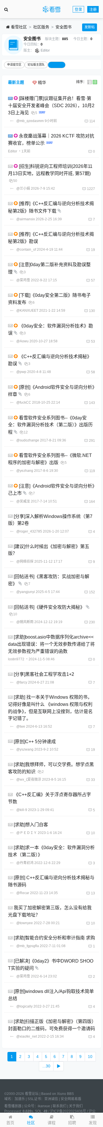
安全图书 (64, 27)
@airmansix (25, 219)
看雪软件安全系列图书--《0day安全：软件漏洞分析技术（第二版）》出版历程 (50, 425)
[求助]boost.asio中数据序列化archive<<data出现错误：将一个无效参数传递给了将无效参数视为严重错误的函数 (51, 644)
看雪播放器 (12, 1106)
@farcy (21, 682)
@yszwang (24, 749)
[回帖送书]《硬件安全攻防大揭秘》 (49, 606)
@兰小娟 (23, 188)
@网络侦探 (24, 561)
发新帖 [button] (89, 27)
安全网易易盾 (71, 1099)
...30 (46, 1066)
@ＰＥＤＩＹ (26, 833)
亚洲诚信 (51, 1099)
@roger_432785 (29, 531)
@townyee (24, 923)
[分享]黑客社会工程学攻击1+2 (44, 674)
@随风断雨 (24, 622)
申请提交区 (14, 64)
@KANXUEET (27, 311)
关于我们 (76, 1106)
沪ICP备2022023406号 (68, 1111)
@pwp (21, 372)
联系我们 (59, 1106)
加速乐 (20, 1099)
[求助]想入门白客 (31, 824)
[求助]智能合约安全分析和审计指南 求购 (54, 937)
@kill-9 (21, 810)
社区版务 (41, 27)
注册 (93, 9)
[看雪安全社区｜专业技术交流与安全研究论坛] (51, 9)
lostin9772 (16, 659)
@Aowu (22, 341)
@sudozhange (27, 440)
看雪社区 (18, 27)
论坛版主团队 (36, 64)
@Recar (22, 893)
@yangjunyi (25, 592)
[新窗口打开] (11, 98)
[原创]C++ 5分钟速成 (35, 741)
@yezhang (24, 471)
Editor (45, 50)
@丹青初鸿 (24, 863)
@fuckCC (23, 402)
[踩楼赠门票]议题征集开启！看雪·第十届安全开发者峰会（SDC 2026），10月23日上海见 (51, 105)
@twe (20, 726)
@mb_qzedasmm (30, 121)
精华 (41, 82)
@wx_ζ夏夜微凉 (28, 779)
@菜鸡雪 (23, 280)
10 (90, 1056)
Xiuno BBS (65, 1094)
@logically (24, 1006)
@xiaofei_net (26, 1036)
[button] (93, 1120)
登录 (78, 9)
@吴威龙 (23, 501)
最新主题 (16, 82)
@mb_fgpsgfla (27, 946)
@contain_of (26, 250)
